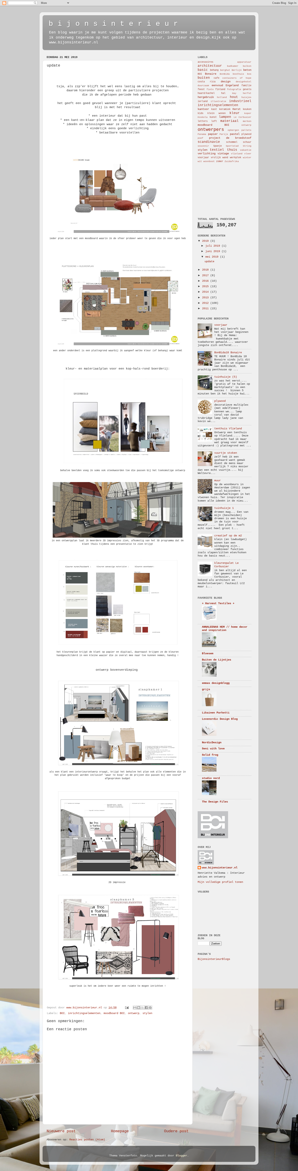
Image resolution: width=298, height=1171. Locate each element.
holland (222, 97)
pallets (246, 130)
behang (214, 70)
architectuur (210, 66)
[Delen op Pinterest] (150, 1008)
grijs (206, 689)
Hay (234, 93)
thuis (232, 150)
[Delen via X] (142, 1008)
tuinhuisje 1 (224, 508)
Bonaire (210, 73)
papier (213, 134)
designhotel (243, 82)
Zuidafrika (232, 161)
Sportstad (232, 146)
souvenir (203, 146)
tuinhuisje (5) (225, 376)
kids (200, 113)
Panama (202, 134)
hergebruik (206, 97)
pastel (235, 134)
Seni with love (213, 748)
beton (247, 70)
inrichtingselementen (84, 1013)
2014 (206, 291)
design (225, 81)
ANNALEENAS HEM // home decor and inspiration (224, 628)
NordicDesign (211, 742)
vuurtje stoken (225, 452)
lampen (225, 117)
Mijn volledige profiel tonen (220, 882)
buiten (204, 78)
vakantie (245, 150)
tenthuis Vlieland (228, 428)
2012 (206, 303)
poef (200, 138)
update (209, 261)
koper (247, 113)
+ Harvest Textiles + (218, 603)
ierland (203, 101)
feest (201, 89)
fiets (210, 89)
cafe (216, 78)
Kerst (237, 109)
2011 (206, 308)
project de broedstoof (230, 138)
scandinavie (209, 142)
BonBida (225, 74)
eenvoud (217, 85)
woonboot (209, 161)
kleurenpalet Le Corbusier (226, 565)
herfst (247, 93)
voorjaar (203, 157)
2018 (206, 269)
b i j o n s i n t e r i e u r (113, 24)
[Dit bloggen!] (139, 1008)
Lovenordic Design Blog (220, 719)
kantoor (203, 109)
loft (214, 121)
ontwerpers (211, 129)
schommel (231, 142)
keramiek (224, 109)
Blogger (181, 1155)
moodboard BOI (114, 1013)
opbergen (233, 130)
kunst (213, 117)
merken (247, 121)
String (247, 146)
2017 (206, 275)
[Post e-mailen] (127, 1007)
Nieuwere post (61, 1131)
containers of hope (236, 78)
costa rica (206, 81)
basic (203, 70)
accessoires (205, 62)
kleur (234, 113)
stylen (147, 1013)
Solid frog (210, 754)
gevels (247, 89)
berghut (225, 70)
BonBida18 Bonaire (228, 352)
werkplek (235, 157)
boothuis (238, 74)
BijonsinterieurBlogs (214, 959)
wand (225, 157)
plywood (246, 134)
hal (223, 93)
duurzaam (203, 85)
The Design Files (215, 801)
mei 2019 (212, 256)
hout (234, 97)
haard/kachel (206, 93)
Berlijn (237, 70)
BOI (62, 1013)
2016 (206, 281)
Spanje (217, 146)
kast (214, 109)
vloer (247, 154)
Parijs (224, 134)
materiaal (229, 121)
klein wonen (216, 113)
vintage (223, 153)
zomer (219, 161)
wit (200, 161)
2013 (206, 297)
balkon (247, 66)
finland (220, 89)
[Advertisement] (218, 190)
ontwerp (133, 1013)
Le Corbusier (242, 117)
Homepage (120, 1131)
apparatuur (244, 62)
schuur (247, 142)
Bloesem (207, 653)
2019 (206, 241)
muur (217, 480)
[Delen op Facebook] (146, 1008)
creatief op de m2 (228, 535)
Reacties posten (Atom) (87, 1139)
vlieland (236, 154)
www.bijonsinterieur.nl (219, 867)
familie (246, 85)
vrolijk (216, 157)
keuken (247, 109)
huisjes (246, 97)
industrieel (240, 101)
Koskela (203, 117)
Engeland (232, 85)
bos (249, 74)
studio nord (211, 778)
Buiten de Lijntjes (216, 659)
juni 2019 (213, 251)
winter (247, 157)
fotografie (234, 89)
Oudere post (176, 1131)
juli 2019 (213, 245)
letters (203, 121)
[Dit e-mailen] (135, 1008)
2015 (206, 286)
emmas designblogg (215, 683)
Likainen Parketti (215, 712)
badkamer (232, 66)
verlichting (206, 153)
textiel (217, 150)
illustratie (218, 101)
